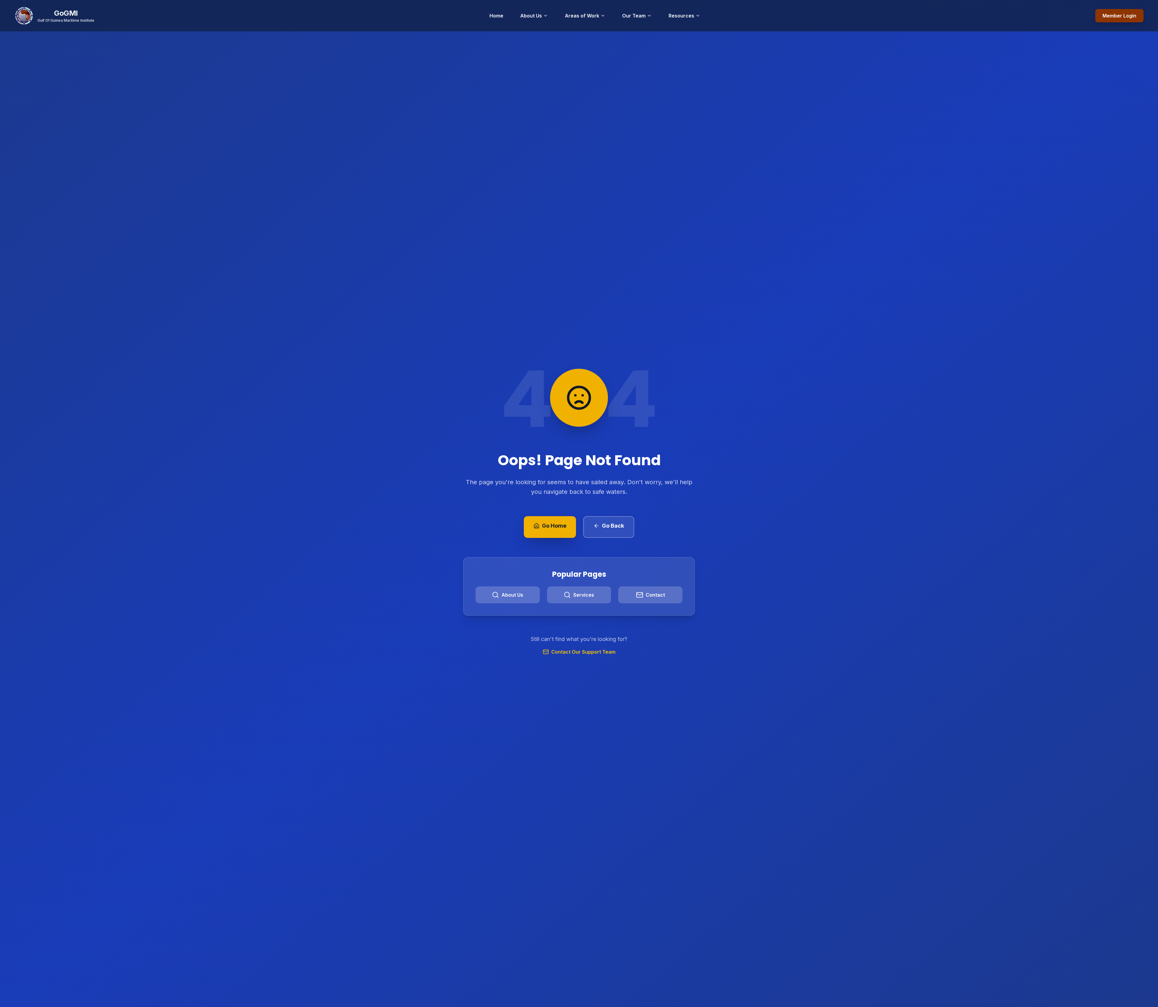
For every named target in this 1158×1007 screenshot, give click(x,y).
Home (496, 16)
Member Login (1119, 16)
